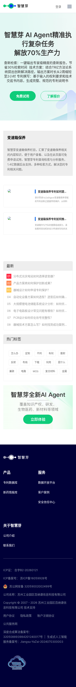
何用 (48, 362)
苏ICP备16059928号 (33, 578)
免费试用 (22, 96)
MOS (36, 371)
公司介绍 (9, 535)
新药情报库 (10, 492)
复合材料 (50, 371)
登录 (58, 6)
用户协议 (9, 615)
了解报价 (53, 96)
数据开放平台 (46, 482)
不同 (39, 353)
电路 (23, 371)
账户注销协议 (45, 615)
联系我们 (9, 545)
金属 (64, 371)
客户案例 (43, 492)
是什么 (61, 362)
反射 (13, 362)
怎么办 (14, 353)
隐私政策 (26, 615)
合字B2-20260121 (26, 570)
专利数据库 (10, 482)
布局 (25, 362)
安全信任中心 (46, 502)
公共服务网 (10, 623)
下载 (36, 362)
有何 (51, 353)
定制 (27, 353)
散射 (62, 353)
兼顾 (11, 371)
